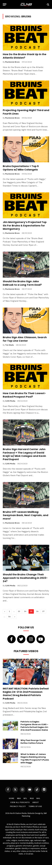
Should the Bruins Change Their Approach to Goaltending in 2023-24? (25, 578)
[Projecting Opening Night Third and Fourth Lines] (26, 93)
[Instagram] (31, 639)
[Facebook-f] (11, 639)
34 (25, 611)
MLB (32, 798)
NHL (38, 798)
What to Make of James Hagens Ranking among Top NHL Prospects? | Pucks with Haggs (35, 758)
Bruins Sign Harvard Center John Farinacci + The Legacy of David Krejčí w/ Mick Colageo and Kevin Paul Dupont (24, 454)
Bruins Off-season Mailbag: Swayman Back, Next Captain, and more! (25, 515)
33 (19, 611)
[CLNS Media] (25, 4)
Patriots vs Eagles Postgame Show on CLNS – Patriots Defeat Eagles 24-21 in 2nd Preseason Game (35, 725)
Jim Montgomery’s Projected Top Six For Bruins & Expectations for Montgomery (25, 225)
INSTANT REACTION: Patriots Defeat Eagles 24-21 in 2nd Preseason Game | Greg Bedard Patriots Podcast (26, 693)
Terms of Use (35, 806)
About (35, 802)
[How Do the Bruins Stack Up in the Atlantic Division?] (26, 37)
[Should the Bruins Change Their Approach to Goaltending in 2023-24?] (26, 558)
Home (11, 798)
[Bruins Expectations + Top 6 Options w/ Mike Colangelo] (26, 149)
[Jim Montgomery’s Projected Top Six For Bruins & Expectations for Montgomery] (26, 205)
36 (37, 611)
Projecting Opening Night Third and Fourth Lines (26, 111)
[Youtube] (40, 639)
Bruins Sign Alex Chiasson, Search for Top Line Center (25, 339)
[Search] (47, 4)
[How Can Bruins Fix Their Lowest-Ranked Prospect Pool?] (26, 376)
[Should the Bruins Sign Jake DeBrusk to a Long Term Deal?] (26, 265)
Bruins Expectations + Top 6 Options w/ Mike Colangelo (21, 167)
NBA (19, 798)
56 (9, 616)
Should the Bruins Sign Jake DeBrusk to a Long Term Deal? (22, 283)
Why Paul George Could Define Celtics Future (33, 741)
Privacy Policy (18, 806)
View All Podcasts (20, 802)
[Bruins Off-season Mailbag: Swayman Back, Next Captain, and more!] (26, 495)
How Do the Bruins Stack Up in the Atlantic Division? (24, 56)
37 (43, 611)
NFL (25, 798)
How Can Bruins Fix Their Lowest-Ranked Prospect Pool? (24, 395)
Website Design (34, 813)
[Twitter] (21, 639)
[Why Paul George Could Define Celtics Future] (10, 744)
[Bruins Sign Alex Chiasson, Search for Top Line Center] (26, 320)
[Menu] (4, 4)
